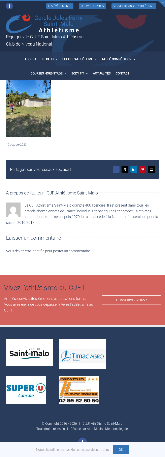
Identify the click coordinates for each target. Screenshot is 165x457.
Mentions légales (117, 429)
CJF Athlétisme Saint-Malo (72, 192)
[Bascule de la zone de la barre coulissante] (161, 4)
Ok (121, 449)
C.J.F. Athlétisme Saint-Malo (102, 423)
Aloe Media (95, 429)
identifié (38, 251)
